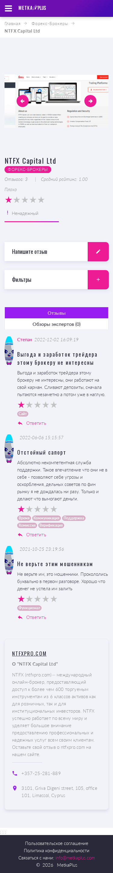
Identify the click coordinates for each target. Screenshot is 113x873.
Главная (13, 23)
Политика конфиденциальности (56, 850)
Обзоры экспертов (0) (56, 324)
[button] (23, 101)
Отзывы (57, 313)
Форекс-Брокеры (50, 23)
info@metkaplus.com (75, 857)
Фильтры (21, 279)
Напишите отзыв (29, 251)
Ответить (35, 423)
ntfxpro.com (29, 653)
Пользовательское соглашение (56, 843)
